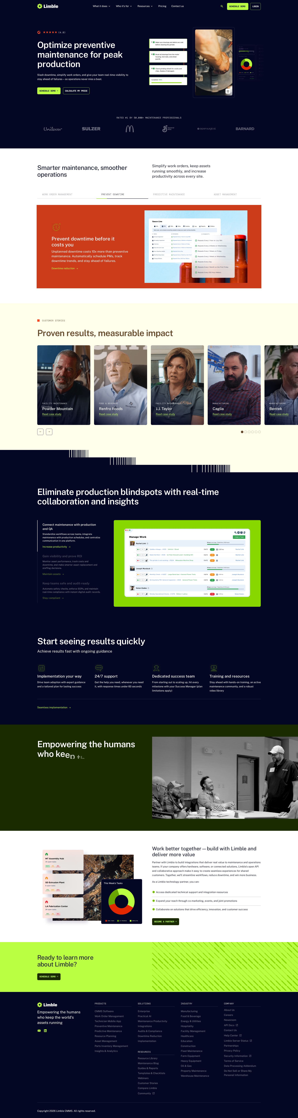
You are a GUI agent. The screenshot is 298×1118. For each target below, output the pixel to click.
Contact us (177, 6)
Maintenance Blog (148, 1063)
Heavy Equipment (191, 1060)
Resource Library (148, 1058)
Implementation (147, 1041)
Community (144, 1093)
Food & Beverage (191, 1016)
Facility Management (193, 1031)
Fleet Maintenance (191, 1051)
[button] (101, 6)
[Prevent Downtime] (122, 194)
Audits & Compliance (150, 1031)
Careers (228, 1015)
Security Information (236, 1056)
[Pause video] (228, 91)
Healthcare (187, 1036)
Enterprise (144, 1011)
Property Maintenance (193, 1070)
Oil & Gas (186, 1065)
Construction (188, 1046)
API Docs (229, 1025)
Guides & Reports (148, 1068)
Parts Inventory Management (111, 1046)
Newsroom (230, 1019)
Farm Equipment (190, 1056)
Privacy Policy (232, 1050)
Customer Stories (148, 1083)
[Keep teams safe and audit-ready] (73, 591)
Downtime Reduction (150, 1036)
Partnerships (231, 1045)
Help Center (231, 1035)
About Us (229, 1010)
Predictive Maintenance (108, 1031)
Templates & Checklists (151, 1073)
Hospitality (187, 1026)
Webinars (143, 1078)
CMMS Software (104, 1011)
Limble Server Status (236, 1040)
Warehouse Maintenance (195, 1075)
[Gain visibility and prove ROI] (73, 565)
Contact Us (230, 1030)
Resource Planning (105, 1036)
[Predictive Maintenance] (178, 194)
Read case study (51, 414)
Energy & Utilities (191, 1021)
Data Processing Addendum (240, 1065)
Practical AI (144, 1016)
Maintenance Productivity (152, 1021)
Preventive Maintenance (108, 1026)
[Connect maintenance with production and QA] (73, 536)
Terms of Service (233, 1060)
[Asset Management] (235, 194)
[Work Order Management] (66, 194)
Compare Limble (147, 1088)
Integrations (145, 1026)
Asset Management (106, 1041)
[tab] (66, 194)
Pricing (162, 6)
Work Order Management (109, 1016)
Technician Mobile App (108, 1021)
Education (186, 1041)
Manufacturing (189, 1011)
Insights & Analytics (106, 1051)
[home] (47, 6)
